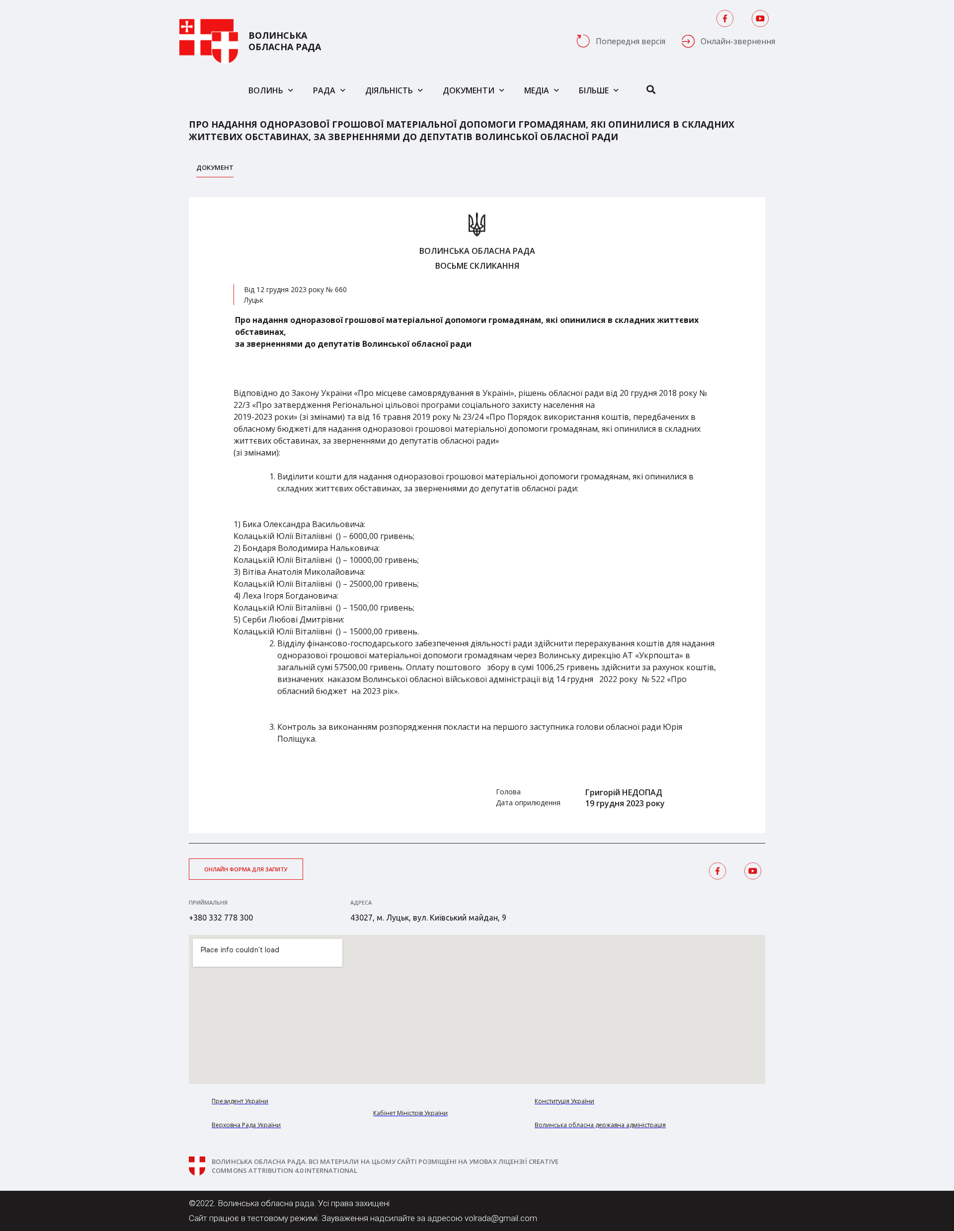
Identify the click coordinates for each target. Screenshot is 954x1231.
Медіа (536, 90)
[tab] (215, 170)
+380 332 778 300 (221, 917)
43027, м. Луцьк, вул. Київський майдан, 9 (428, 917)
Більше (594, 90)
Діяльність (389, 90)
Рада (324, 90)
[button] (246, 869)
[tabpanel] (477, 515)
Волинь (265, 90)
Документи (468, 90)
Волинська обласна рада (284, 41)
